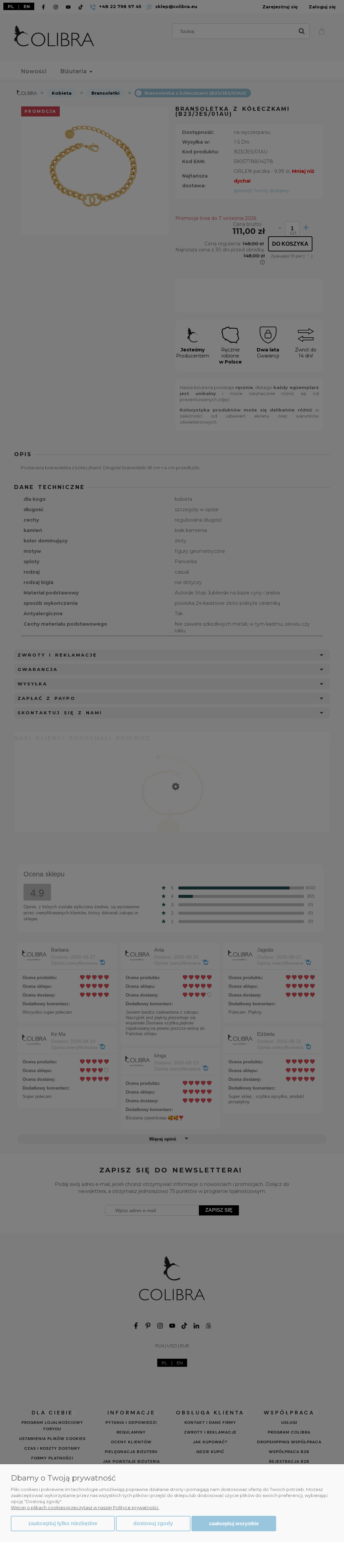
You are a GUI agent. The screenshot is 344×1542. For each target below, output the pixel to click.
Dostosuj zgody (153, 1523)
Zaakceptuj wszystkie (234, 1523)
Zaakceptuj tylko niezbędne (62, 1523)
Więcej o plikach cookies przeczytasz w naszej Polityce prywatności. (85, 1507)
